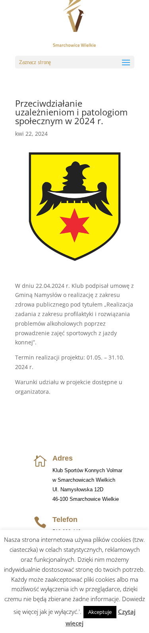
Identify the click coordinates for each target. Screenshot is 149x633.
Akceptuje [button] (100, 611)
